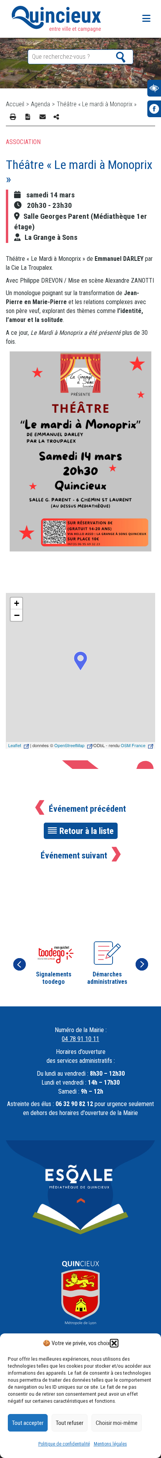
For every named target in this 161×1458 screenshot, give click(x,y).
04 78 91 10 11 (80, 1039)
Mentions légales (110, 1444)
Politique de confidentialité (64, 1444)
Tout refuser (69, 1422)
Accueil (15, 104)
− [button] (17, 615)
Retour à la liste (86, 831)
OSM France (133, 745)
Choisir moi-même (117, 1422)
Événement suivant (74, 855)
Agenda (40, 104)
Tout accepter (27, 1422)
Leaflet (14, 745)
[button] (114, 1343)
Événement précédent (87, 809)
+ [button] (16, 603)
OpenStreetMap (69, 745)
